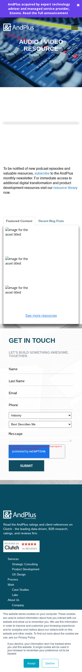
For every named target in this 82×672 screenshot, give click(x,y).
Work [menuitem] (11, 584)
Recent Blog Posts (51, 221)
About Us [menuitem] (13, 600)
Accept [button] (31, 663)
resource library (65, 188)
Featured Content (19, 221)
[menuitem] (41, 564)
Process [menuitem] (13, 579)
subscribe (42, 173)
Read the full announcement (45, 13)
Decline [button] (50, 663)
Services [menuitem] (13, 559)
